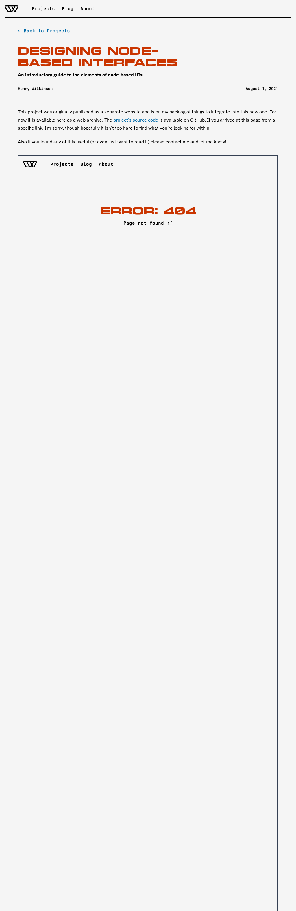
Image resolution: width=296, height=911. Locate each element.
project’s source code (135, 120)
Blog (67, 8)
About (87, 8)
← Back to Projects (44, 30)
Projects (43, 8)
